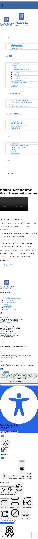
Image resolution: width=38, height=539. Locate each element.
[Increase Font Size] (2, 429)
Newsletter (7, 307)
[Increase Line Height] (2, 451)
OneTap (9, 428)
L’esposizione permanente (12, 299)
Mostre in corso (9, 300)
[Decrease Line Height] (2, 458)
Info (7, 136)
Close (2, 372)
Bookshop (14, 86)
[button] (0, 385)
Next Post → (8, 266)
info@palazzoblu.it (6, 323)
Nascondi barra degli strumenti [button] (9, 431)
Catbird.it (26, 347)
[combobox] (19, 378)
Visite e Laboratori (13, 93)
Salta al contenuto (6, 521)
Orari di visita (8, 304)
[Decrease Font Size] (2, 436)
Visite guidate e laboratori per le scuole (20, 103)
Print (7, 372)
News (8, 160)
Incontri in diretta (16, 129)
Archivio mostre (16, 48)
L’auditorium (8, 306)
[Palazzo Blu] (7, 25)
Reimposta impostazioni (7, 522)
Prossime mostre (9, 302)
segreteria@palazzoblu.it (8, 333)
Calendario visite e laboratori (20, 106)
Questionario (15, 153)
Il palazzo (7, 297)
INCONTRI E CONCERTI (13, 114)
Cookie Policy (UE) (10, 309)
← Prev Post (8, 264)
